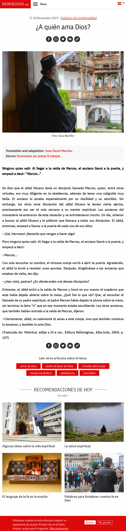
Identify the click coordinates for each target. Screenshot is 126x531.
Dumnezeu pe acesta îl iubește (38, 156)
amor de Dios (28, 366)
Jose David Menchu (58, 150)
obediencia (67, 373)
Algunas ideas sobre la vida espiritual (28, 446)
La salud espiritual (78, 446)
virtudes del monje (93, 366)
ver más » (63, 395)
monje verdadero (40, 373)
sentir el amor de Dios (59, 366)
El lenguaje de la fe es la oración (25, 496)
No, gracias (105, 522)
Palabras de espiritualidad (79, 18)
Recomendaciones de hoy (63, 389)
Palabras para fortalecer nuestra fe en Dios (91, 498)
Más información (59, 528)
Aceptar (90, 522)
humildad (89, 373)
